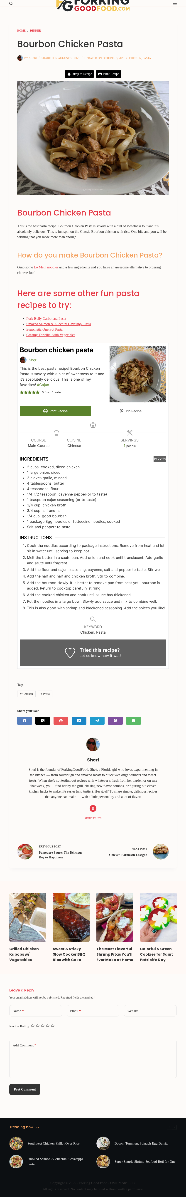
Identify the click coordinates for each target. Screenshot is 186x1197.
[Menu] (175, 3)
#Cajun (43, 384)
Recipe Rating (19, 1026)
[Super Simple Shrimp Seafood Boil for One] (103, 1161)
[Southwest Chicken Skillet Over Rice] (16, 1143)
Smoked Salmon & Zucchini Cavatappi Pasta (58, 324)
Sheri (33, 360)
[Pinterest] (61, 721)
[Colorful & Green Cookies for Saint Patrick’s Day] (158, 917)
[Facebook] (24, 721)
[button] (22, 392)
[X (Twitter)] (42, 721)
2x (159, 459)
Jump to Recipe (81, 74)
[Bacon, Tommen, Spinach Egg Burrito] (103, 1143)
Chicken (135, 58)
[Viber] (115, 721)
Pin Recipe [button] (133, 411)
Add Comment (24, 1045)
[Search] (11, 3)
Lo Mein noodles (46, 267)
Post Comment (25, 1089)
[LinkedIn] (79, 721)
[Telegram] (97, 721)
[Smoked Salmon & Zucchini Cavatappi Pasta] (16, 1161)
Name (18, 1011)
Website (132, 1011)
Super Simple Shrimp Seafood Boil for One (145, 1161)
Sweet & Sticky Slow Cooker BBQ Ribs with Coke (69, 954)
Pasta (147, 58)
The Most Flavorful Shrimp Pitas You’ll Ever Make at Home (114, 954)
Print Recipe (110, 74)
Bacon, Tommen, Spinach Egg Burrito (142, 1143)
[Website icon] (93, 808)
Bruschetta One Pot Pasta (44, 329)
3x (164, 459)
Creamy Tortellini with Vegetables (50, 335)
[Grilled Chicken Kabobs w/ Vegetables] (27, 917)
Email (75, 1011)
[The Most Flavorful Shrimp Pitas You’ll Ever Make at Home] (114, 917)
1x (155, 459)
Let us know (90, 655)
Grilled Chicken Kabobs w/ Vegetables (24, 954)
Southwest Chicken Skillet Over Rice (53, 1143)
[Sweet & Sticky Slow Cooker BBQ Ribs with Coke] (71, 917)
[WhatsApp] (133, 721)
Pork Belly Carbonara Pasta (46, 318)
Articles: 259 (93, 818)
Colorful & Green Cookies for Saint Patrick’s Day (156, 954)
